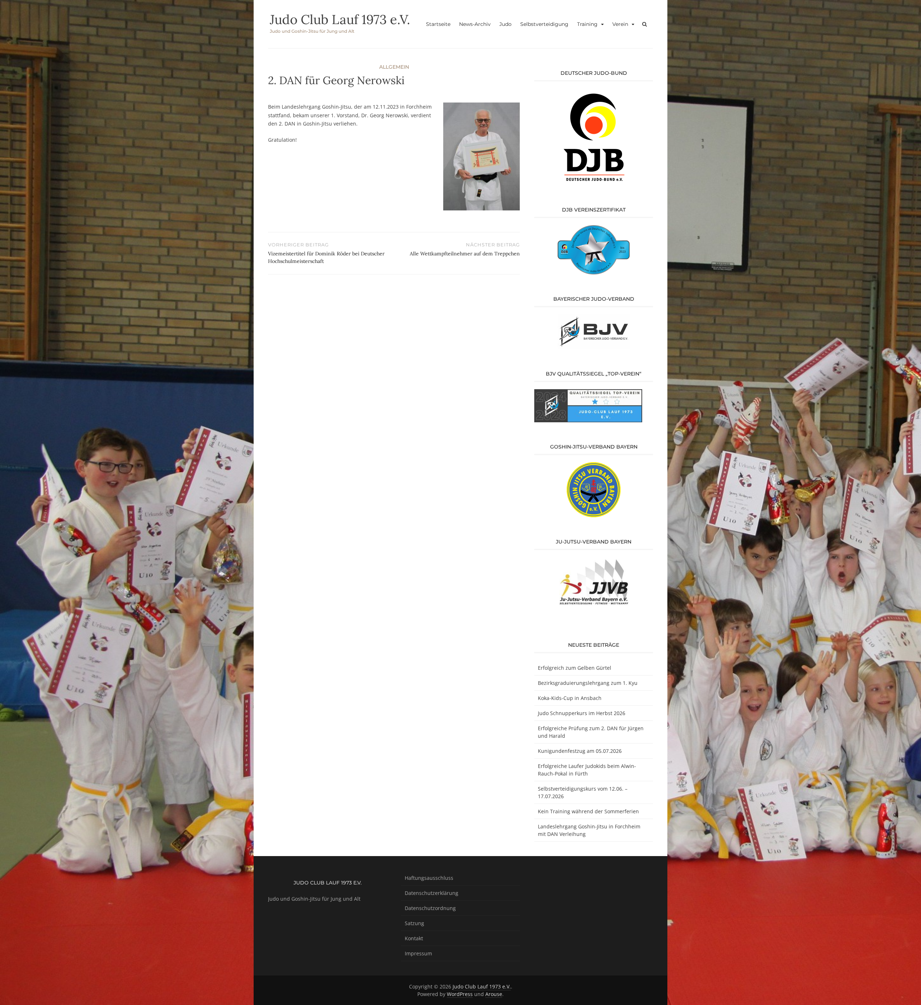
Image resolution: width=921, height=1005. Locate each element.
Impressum (418, 953)
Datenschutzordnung (430, 908)
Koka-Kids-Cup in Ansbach (570, 698)
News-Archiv (475, 24)
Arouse (493, 994)
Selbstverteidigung (544, 24)
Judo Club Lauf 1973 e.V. (340, 19)
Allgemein (394, 67)
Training (587, 24)
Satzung (414, 923)
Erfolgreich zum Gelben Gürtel (574, 667)
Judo (505, 24)
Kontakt (414, 938)
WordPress (460, 994)
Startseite (438, 24)
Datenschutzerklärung (431, 893)
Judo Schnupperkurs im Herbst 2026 (581, 713)
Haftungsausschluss (429, 877)
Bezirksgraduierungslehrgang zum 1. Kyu (588, 682)
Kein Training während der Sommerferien (588, 811)
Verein (620, 24)
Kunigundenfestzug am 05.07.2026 (580, 750)
